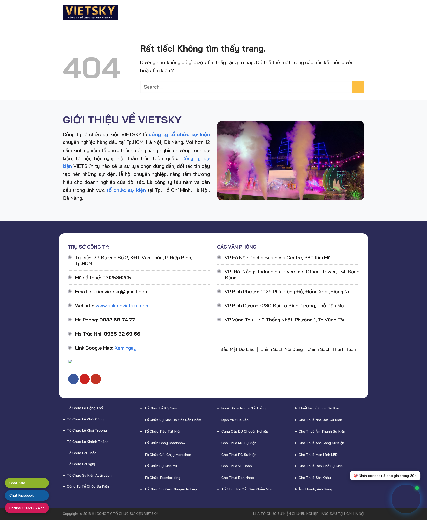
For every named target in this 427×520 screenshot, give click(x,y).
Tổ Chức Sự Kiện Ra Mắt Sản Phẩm (172, 420)
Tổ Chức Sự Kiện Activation (89, 475)
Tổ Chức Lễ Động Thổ (85, 408)
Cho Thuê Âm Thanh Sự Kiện (322, 431)
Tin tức (323, 12)
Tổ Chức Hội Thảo (81, 453)
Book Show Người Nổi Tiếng (243, 408)
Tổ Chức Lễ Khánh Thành (87, 442)
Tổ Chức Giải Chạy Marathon (167, 454)
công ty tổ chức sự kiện (179, 134)
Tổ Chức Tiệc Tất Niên (162, 431)
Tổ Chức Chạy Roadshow (164, 443)
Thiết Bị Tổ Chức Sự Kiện (319, 408)
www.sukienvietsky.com (122, 305)
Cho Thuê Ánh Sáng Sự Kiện (321, 443)
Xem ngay (125, 348)
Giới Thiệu (149, 12)
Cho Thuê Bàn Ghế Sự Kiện (321, 466)
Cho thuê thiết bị (225, 12)
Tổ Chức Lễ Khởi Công (85, 419)
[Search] (362, 12)
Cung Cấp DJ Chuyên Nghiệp (244, 431)
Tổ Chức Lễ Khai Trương (87, 430)
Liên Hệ (347, 12)
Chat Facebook (21, 495)
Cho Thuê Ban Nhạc (237, 477)
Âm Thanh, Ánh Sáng (315, 489)
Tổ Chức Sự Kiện (181, 12)
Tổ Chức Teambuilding (162, 477)
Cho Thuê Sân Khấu (315, 477)
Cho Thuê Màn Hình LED (318, 454)
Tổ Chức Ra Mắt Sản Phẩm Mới (246, 489)
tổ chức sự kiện (126, 190)
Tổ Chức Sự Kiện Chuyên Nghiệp (170, 489)
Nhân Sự (261, 12)
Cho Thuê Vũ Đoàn (236, 466)
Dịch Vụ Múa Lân (235, 420)
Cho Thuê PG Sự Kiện (238, 454)
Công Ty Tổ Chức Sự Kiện (88, 486)
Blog (305, 12)
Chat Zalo (17, 483)
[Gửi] (358, 87)
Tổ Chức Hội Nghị (81, 464)
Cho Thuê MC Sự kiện (238, 443)
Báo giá (287, 12)
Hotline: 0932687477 (26, 508)
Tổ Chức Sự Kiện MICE (162, 466)
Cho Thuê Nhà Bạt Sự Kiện (320, 420)
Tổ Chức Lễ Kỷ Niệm (160, 408)
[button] (412, 497)
